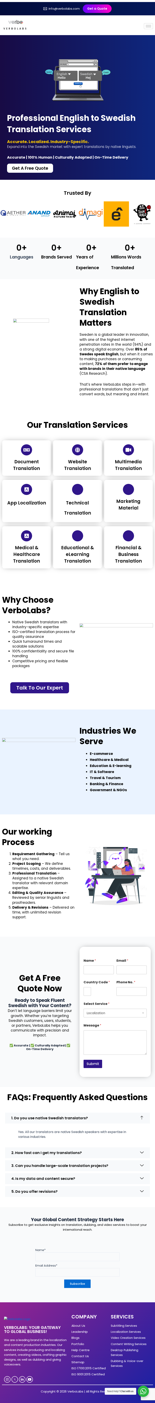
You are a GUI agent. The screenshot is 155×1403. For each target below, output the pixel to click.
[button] (77, 1118)
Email (122, 961)
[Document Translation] (26, 449)
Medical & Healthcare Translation (26, 554)
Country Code (97, 982)
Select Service (97, 1004)
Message (92, 1025)
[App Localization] (26, 489)
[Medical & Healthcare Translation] (26, 535)
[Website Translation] (77, 449)
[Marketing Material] (128, 489)
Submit (93, 1063)
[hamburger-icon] (148, 26)
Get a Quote (97, 8)
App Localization (26, 503)
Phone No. (125, 982)
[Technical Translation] (77, 489)
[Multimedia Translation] (128, 449)
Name (90, 961)
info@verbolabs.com (64, 8)
